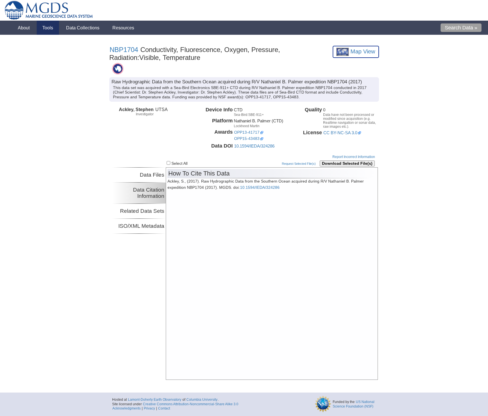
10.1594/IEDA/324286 (254, 146)
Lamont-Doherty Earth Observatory (154, 400)
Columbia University (201, 400)
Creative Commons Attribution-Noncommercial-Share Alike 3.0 (190, 404)
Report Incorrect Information (353, 157)
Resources (123, 27)
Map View (362, 51)
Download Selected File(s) (347, 163)
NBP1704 (124, 49)
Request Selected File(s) (299, 163)
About (24, 27)
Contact (164, 408)
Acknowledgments (126, 408)
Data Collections (82, 27)
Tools (47, 27)
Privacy (149, 408)
